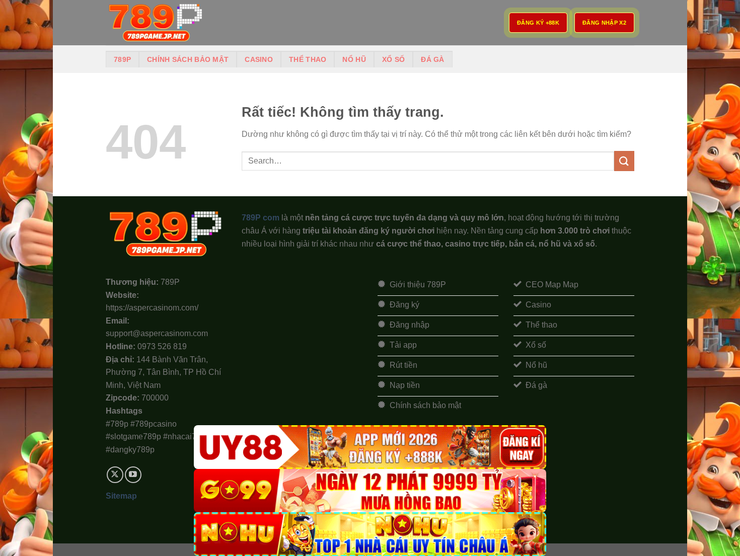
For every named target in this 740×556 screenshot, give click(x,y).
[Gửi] (624, 161)
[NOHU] (370, 534)
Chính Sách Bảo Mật (188, 59)
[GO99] (370, 491)
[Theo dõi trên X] (115, 474)
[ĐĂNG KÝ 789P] (156, 22)
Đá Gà (432, 59)
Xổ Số (393, 59)
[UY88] (370, 447)
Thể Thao (307, 59)
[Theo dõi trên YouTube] (133, 474)
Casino (259, 59)
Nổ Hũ (353, 59)
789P (122, 59)
